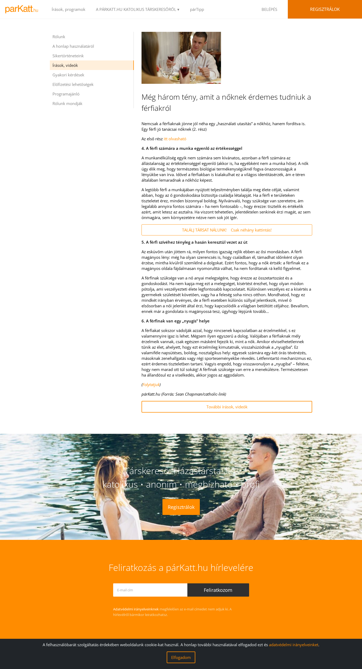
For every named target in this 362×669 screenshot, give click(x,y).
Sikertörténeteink (68, 55)
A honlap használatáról (73, 46)
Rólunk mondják (67, 103)
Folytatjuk (151, 384)
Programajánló (66, 94)
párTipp (197, 9)
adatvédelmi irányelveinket (293, 644)
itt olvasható (175, 138)
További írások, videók (227, 406)
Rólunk (58, 36)
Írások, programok (68, 9)
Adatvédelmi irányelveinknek (136, 609)
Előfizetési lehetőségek (73, 84)
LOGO (23, 9)
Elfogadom (181, 657)
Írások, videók (65, 65)
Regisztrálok (325, 9)
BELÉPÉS (269, 9)
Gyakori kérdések (68, 74)
